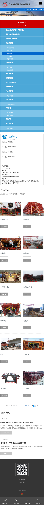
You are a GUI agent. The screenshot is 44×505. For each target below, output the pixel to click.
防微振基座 (9, 123)
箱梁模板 (9, 53)
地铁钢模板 (9, 62)
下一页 (27, 405)
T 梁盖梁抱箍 (11, 48)
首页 (10, 194)
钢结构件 (9, 119)
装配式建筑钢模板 (12, 38)
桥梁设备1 (10, 112)
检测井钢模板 (11, 104)
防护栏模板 (10, 59)
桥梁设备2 (10, 115)
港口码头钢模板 (11, 82)
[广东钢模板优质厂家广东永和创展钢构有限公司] (16, 4)
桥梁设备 (9, 108)
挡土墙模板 (10, 70)
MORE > (4, 226)
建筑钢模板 (9, 73)
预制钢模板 (9, 87)
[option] (22, 14)
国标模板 (9, 56)
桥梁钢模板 (9, 43)
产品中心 (15, 194)
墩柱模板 (9, 50)
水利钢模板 (9, 78)
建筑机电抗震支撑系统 (13, 34)
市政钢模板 (9, 99)
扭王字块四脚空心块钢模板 (15, 30)
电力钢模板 (9, 91)
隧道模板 (9, 67)
